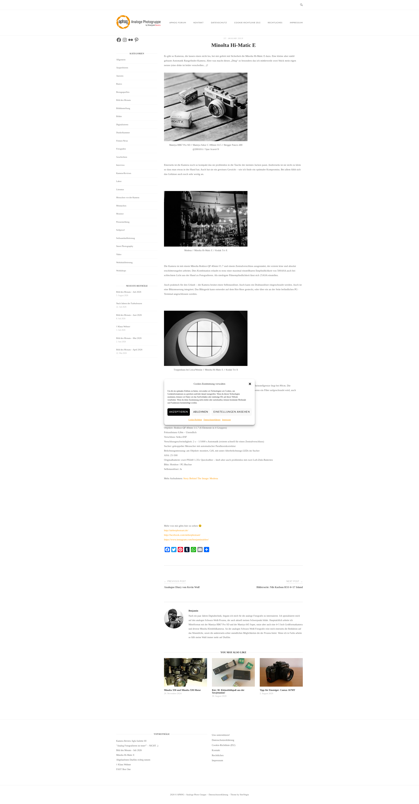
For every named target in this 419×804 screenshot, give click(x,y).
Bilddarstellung (123, 108)
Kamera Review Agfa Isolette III (131, 741)
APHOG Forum (177, 23)
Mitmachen (121, 205)
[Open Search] (301, 5)
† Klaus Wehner (123, 326)
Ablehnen (200, 412)
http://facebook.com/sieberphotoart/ (182, 535)
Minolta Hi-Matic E (125, 755)
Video (118, 254)
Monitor (120, 213)
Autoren (119, 76)
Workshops (121, 270)
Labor (118, 181)
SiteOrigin (244, 794)
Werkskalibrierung (124, 262)
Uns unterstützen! (221, 735)
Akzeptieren (178, 412)
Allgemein (121, 59)
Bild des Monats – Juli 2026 (128, 292)
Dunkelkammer (123, 132)
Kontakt (198, 23)
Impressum (226, 420)
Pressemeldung (122, 222)
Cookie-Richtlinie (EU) (247, 23)
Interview (120, 165)
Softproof (120, 230)
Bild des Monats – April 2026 (129, 349)
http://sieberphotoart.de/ (176, 530)
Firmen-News (122, 141)
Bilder (119, 116)
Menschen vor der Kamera (127, 197)
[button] (250, 384)
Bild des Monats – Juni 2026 (129, 315)
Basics (119, 84)
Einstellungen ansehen (231, 412)
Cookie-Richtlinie (195, 420)
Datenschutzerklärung (212, 420)
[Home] (139, 28)
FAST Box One (123, 769)
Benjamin (193, 611)
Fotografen (121, 149)
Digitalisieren (122, 124)
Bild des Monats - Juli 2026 (129, 750)
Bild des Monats (123, 100)
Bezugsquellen (122, 92)
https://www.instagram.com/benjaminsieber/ (186, 539)
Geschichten (121, 157)
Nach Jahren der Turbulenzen (129, 303)
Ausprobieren (122, 67)
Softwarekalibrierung (125, 238)
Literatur (120, 189)
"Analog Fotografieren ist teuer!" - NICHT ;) (137, 745)
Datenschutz (219, 23)
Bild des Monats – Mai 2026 (129, 338)
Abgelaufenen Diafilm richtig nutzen (133, 760)
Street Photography (124, 246)
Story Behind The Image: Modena (200, 478)
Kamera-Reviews (123, 173)
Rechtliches (275, 23)
